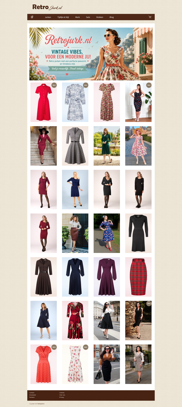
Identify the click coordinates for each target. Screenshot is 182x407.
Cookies (61, 392)
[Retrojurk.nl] (47, 6)
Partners (32, 397)
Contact (31, 392)
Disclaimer (32, 395)
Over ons (62, 395)
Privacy (61, 397)
